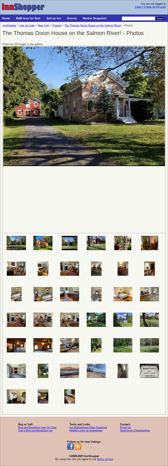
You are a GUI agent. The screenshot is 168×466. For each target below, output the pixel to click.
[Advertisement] (84, 199)
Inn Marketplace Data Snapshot (88, 427)
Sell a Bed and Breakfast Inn (35, 430)
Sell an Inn (54, 18)
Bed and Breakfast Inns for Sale (37, 427)
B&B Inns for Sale (28, 18)
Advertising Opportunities (135, 430)
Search (160, 18)
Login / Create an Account (150, 6)
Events (72, 18)
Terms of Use (105, 459)
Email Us (125, 427)
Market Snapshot (95, 18)
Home (6, 18)
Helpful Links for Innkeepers (86, 430)
